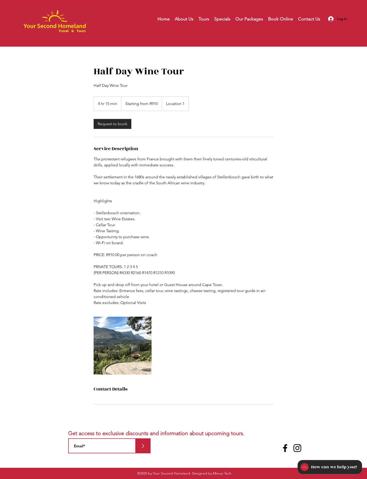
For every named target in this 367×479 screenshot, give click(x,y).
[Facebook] (285, 448)
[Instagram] (297, 448)
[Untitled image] (123, 346)
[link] (112, 124)
